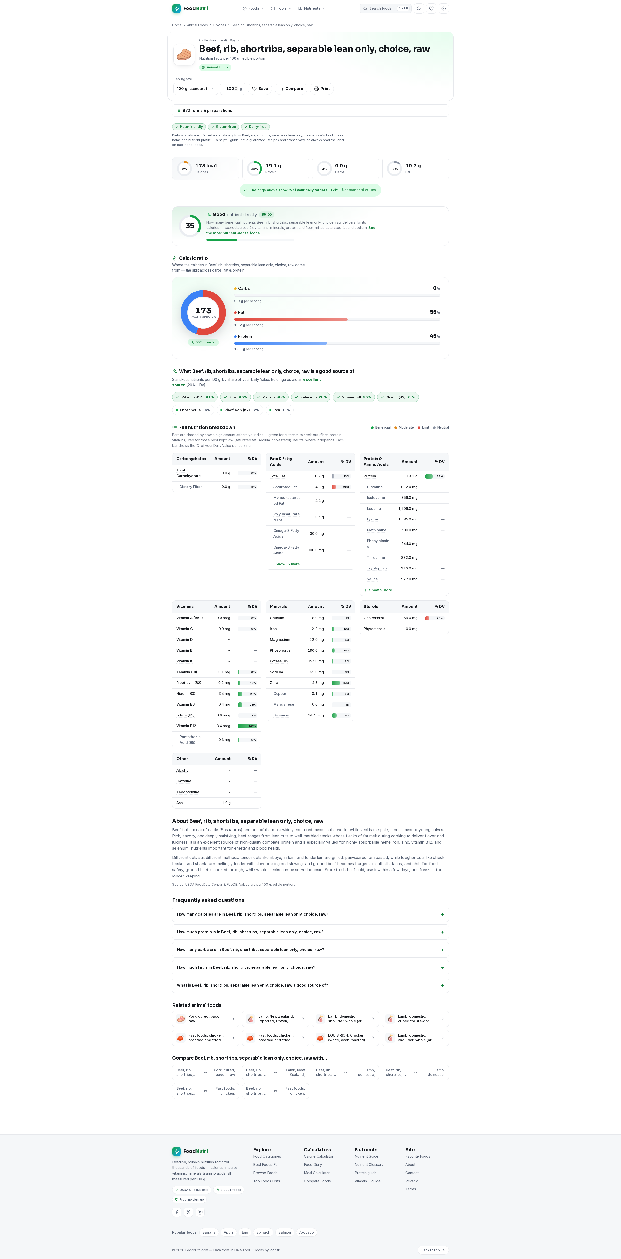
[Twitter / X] (188, 1212)
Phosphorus (280, 650)
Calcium (277, 618)
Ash (179, 803)
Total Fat (277, 476)
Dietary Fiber (191, 487)
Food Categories (267, 1156)
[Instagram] (200, 1212)
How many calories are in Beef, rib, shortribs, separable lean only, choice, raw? (252, 914)
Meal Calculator (317, 1173)
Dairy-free (258, 127)
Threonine (376, 557)
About (410, 1164)
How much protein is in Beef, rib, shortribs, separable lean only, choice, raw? (250, 931)
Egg (245, 1232)
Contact (412, 1173)
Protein (370, 476)
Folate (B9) (185, 715)
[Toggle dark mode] (444, 8)
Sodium (276, 672)
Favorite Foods (417, 1156)
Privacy (411, 1181)
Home (176, 25)
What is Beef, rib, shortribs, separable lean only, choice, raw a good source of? (252, 985)
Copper (279, 693)
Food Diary (313, 1164)
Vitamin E (184, 650)
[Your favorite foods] (431, 8)
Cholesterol (374, 618)
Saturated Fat (285, 487)
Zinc (274, 683)
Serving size (182, 79)
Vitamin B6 (185, 704)
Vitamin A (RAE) (189, 618)
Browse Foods (265, 1173)
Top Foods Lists (266, 1181)
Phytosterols (374, 629)
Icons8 (275, 1250)
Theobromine (187, 792)
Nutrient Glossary (369, 1164)
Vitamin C (184, 629)
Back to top (430, 1250)
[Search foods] (419, 8)
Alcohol (182, 770)
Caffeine (183, 781)
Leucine (374, 508)
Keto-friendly (191, 127)
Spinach (263, 1232)
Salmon (284, 1232)
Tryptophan (377, 568)
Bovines (219, 25)
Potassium (279, 661)
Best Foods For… (267, 1164)
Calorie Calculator (318, 1156)
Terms (410, 1189)
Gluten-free (226, 127)
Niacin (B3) (185, 693)
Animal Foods (197, 25)
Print (325, 88)
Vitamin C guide (368, 1181)
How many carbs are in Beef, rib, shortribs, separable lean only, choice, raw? (250, 949)
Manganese (283, 704)
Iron (273, 629)
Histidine (375, 487)
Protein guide (366, 1173)
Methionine (376, 530)
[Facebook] (176, 1212)
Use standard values (359, 190)
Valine (372, 579)
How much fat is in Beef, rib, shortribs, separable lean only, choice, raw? (246, 967)
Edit (334, 190)
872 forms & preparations (207, 110)
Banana (209, 1232)
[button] (386, 8)
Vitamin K (184, 661)
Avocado (306, 1232)
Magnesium (280, 639)
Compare (294, 88)
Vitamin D (184, 639)
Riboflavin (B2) (188, 683)
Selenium (281, 715)
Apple (229, 1232)
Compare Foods (317, 1181)
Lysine (372, 519)
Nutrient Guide (366, 1156)
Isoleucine (376, 497)
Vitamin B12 (186, 726)
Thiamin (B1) (186, 672)
